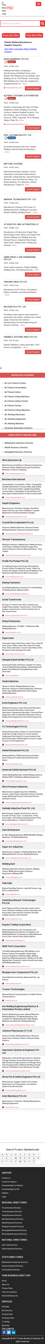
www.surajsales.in (12, 675)
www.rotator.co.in (12, 1107)
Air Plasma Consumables (15, 387)
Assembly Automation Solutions (18, 428)
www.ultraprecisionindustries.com (18, 803)
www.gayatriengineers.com (16, 517)
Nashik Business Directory (16, 447)
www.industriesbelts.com (15, 497)
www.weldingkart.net (13, 877)
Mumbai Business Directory (12, 1219)
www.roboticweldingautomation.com (19, 1025)
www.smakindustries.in (14, 697)
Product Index (7, 1314)
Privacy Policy (7, 1288)
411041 (11, 66)
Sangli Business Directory (12, 1215)
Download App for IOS (10, 1189)
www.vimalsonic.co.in (13, 919)
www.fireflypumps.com (14, 577)
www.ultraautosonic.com (15, 474)
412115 (11, 340)
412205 (11, 263)
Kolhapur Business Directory (13, 1226)
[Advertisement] (22, 1127)
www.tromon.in (11, 1000)
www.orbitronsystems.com (15, 781)
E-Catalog (6, 1322)
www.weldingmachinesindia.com (18, 858)
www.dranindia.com (14, 88)
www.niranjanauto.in (13, 984)
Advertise (6, 1325)
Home (4, 1281)
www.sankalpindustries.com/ (16, 824)
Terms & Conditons (9, 1292)
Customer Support (9, 1182)
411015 (11, 167)
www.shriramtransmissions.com (18, 555)
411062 (11, 103)
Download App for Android (12, 1185)
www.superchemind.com (15, 654)
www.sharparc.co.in (13, 632)
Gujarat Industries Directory (12, 1266)
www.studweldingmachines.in (17, 594)
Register (5, 1193)
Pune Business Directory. (30, 1338)
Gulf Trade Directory (10, 1245)
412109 (11, 142)
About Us (5, 1285)
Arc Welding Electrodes (14, 414)
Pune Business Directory (11, 1208)
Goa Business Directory (11, 1270)
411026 (11, 203)
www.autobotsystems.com (17, 124)
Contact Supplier (33, 88)
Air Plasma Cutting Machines (17, 396)
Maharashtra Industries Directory (18, 443)
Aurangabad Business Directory (18, 452)
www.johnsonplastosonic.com (17, 1044)
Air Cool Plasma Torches (15, 383)
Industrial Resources (10, 1296)
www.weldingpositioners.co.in (16, 721)
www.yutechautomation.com (16, 745)
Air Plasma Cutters (12, 392)
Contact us (6, 1178)
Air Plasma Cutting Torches (16, 401)
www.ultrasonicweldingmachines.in (19, 534)
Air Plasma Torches (13, 405)
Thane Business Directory (12, 1212)
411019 (11, 285)
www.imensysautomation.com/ (17, 1071)
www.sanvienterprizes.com (16, 841)
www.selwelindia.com (13, 764)
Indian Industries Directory (12, 1249)
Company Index (8, 1318)
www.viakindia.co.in (12, 894)
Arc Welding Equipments (15, 419)
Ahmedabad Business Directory (14, 1234)
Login (4, 1197)
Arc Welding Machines (14, 423)
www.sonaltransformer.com (16, 615)
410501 (11, 228)
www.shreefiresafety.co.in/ (15, 1090)
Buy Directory (7, 1310)
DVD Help (5, 1307)
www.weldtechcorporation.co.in (17, 966)
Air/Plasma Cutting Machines (17, 410)
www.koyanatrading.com (15, 940)
